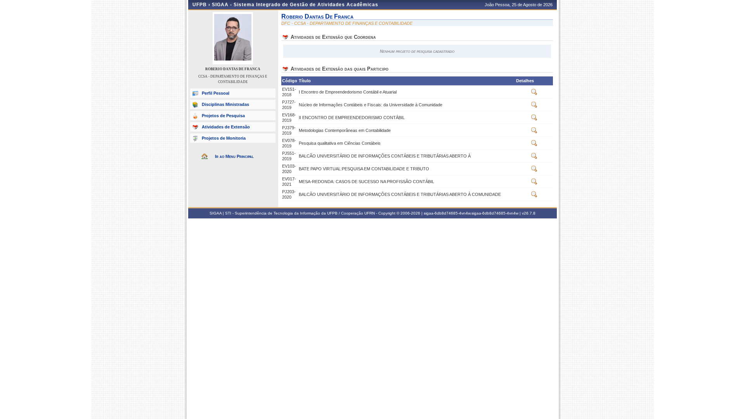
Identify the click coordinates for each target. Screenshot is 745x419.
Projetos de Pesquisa (223, 115)
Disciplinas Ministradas (225, 104)
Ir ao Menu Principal (234, 156)
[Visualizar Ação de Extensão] (534, 93)
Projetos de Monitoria (224, 138)
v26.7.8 (528, 213)
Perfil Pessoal (215, 93)
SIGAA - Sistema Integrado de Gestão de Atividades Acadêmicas (295, 4)
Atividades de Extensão (226, 127)
